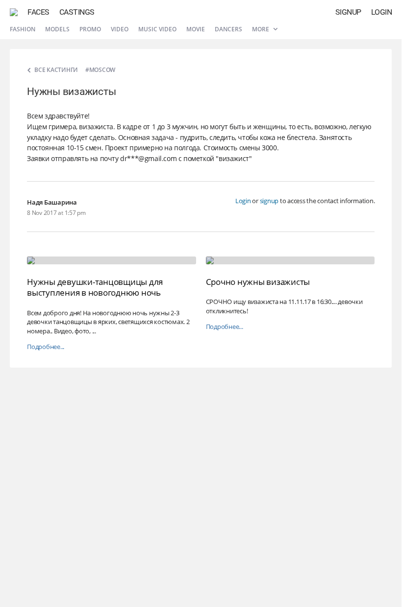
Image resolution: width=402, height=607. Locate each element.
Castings (77, 12)
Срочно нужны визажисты (258, 281)
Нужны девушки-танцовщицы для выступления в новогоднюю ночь (95, 287)
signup (269, 200)
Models (57, 29)
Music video (157, 29)
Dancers (228, 29)
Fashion (22, 29)
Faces (38, 12)
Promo (90, 29)
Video (119, 29)
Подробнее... (45, 346)
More (261, 29)
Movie (195, 29)
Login (381, 12)
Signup (348, 12)
